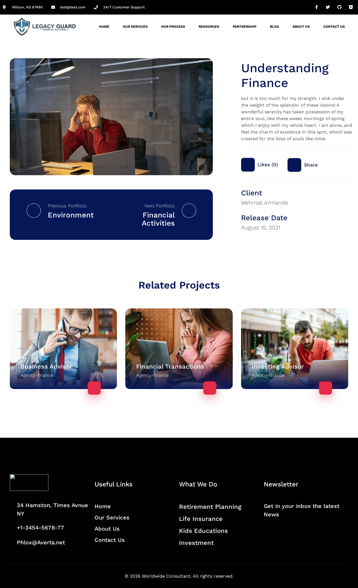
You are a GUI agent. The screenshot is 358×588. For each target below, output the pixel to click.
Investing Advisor (278, 366)
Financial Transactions (170, 366)
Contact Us (334, 27)
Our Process (173, 27)
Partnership (244, 27)
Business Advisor (46, 366)
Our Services (135, 27)
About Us (301, 27)
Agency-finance (36, 375)
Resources (209, 27)
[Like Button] (248, 165)
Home (104, 27)
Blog (274, 27)
